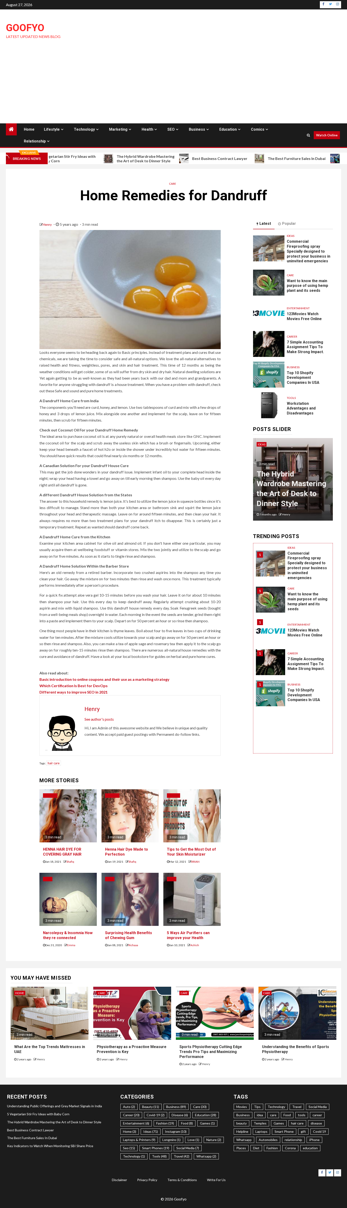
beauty (241, 1123)
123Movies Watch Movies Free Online (305, 632)
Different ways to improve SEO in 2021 (73, 692)
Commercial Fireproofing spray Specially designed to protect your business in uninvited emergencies (308, 251)
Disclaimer (119, 1180)
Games (279, 1123)
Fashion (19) (165, 1123)
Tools (291, 398)
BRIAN (195, 861)
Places (241, 1148)
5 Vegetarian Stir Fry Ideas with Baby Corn (38, 1114)
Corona (290, 1148)
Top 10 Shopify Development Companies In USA (303, 378)
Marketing (118, 129)
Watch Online (327, 135)
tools (301, 1115)
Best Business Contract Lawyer (182, 158)
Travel (296, 1107)
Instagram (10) (175, 1131)
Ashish (194, 945)
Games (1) (207, 1123)
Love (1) (193, 1140)
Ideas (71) (150, 1131)
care (273, 1115)
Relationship (35, 141)
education (310, 1148)
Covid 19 (319, 1131)
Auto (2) (129, 1107)
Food (287, 1115)
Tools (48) (159, 1156)
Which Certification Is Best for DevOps (73, 685)
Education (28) (205, 1115)
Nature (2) (213, 1140)
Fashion (50, 795)
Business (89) (176, 1107)
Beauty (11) (150, 1107)
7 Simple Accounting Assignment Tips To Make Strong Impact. (305, 347)
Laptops (261, 1131)
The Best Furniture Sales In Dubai (259, 158)
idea (260, 1115)
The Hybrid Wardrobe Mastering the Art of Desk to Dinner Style (108, 158)
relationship (293, 1140)
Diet (256, 1148)
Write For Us (216, 1180)
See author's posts (99, 719)
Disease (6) (180, 1115)
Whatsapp (244, 1140)
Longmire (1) (171, 1140)
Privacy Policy (147, 1180)
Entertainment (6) (136, 1123)
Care (172, 183)
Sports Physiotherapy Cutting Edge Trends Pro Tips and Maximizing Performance (210, 1052)
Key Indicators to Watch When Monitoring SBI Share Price (50, 1146)
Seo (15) (129, 1148)
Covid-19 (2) (156, 1115)
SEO (171, 129)
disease (316, 1123)
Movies (241, 1107)
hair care (53, 763)
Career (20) (131, 1115)
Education (228, 129)
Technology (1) (134, 1156)
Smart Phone (284, 1131)
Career (292, 336)
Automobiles (268, 1140)
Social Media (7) (187, 1148)
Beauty (173, 795)
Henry (47, 224)
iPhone (314, 1140)
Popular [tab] (289, 223)
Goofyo (25, 27)
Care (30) (200, 1107)
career (317, 1115)
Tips (257, 1107)
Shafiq (70, 861)
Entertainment (298, 308)
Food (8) (187, 1123)
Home (29, 129)
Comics (257, 129)
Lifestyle (52, 129)
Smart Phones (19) (155, 1148)
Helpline (242, 1131)
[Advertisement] (173, 88)
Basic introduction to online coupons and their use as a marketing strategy (104, 679)
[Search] (308, 135)
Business (197, 129)
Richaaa (133, 945)
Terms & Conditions (182, 1180)
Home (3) (129, 1131)
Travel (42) (181, 1156)
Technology (84, 129)
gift (303, 1131)
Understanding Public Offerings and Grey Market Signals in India (54, 1106)
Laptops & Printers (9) (139, 1140)
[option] (293, 481)
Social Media (318, 1107)
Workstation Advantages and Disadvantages (301, 408)
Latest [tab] (265, 223)
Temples (260, 1123)
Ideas (290, 236)
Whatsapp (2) (206, 1156)
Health (147, 129)
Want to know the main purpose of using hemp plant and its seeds (307, 286)
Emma (71, 945)
